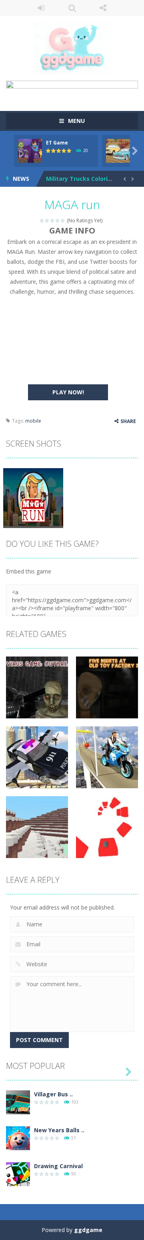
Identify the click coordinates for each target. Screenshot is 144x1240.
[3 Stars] (52, 220)
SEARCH (72, 8)
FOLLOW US (103, 8)
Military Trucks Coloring (80, 178)
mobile (33, 420)
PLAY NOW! (68, 392)
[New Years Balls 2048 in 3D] (18, 1137)
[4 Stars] (57, 220)
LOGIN (41, 8)
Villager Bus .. (53, 1094)
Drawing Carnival (58, 1166)
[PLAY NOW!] (30, 150)
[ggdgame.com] (72, 47)
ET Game (57, 142)
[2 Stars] (47, 220)
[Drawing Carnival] (18, 1173)
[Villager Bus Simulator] (18, 1102)
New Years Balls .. (59, 1130)
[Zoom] (33, 497)
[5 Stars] (63, 220)
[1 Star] (42, 220)
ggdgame (88, 1230)
